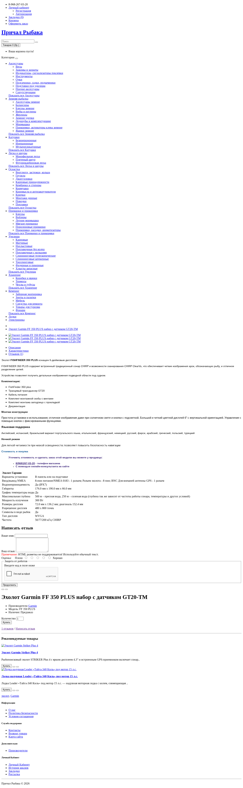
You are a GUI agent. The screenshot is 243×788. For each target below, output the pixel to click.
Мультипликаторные (28, 146)
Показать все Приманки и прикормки (31, 233)
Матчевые (22, 242)
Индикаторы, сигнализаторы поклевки (39, 73)
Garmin (32, 605)
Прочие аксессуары (27, 89)
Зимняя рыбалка (18, 98)
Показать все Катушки (22, 149)
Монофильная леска (28, 156)
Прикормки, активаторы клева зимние (39, 127)
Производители (18, 750)
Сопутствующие (26, 92)
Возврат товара (18, 733)
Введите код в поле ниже (19, 565)
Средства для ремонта (29, 303)
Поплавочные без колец (30, 249)
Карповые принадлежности (32, 182)
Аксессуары (16, 63)
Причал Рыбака (22, 32)
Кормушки (22, 188)
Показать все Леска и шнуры (26, 165)
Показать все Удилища (22, 271)
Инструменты (24, 76)
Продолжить (9, 585)
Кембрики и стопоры (28, 185)
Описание (15, 347)
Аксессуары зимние (28, 101)
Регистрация (23, 10)
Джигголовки (24, 178)
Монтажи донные (26, 198)
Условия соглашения (21, 716)
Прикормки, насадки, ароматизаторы (38, 230)
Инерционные (24, 143)
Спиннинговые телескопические (36, 255)
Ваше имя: (7, 535)
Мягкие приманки (27, 223)
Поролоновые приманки (31, 226)
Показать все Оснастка (22, 207)
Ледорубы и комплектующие (33, 121)
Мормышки (23, 124)
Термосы (21, 281)
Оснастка (14, 169)
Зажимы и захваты (27, 69)
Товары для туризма (28, 306)
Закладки (14, 771)
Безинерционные (26, 140)
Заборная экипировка (29, 294)
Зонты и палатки (26, 297)
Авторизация (24, 13)
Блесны (20, 214)
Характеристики (19, 350)
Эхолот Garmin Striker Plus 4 (19, 652)
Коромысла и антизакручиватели (36, 191)
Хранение (15, 274)
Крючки (20, 194)
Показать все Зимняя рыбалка (27, 133)
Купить (6, 622)
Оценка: (6, 557)
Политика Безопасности (23, 713)
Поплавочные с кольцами (31, 252)
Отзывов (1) (16, 353)
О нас (12, 709)
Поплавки (22, 204)
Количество (8, 618)
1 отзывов (7, 628)
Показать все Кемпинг (22, 313)
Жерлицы (21, 114)
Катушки (14, 137)
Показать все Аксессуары (24, 95)
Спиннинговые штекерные (32, 258)
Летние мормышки (27, 220)
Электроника (17, 319)
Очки (19, 79)
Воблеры (21, 217)
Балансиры (22, 105)
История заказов (18, 767)
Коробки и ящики (26, 278)
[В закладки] (2, 589)
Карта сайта (16, 736)
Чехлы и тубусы (25, 284)
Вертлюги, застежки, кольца (33, 172)
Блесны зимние (25, 108)
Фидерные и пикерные (30, 265)
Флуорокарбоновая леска (31, 162)
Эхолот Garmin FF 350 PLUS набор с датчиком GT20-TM (43, 329)
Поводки (21, 201)
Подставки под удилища (30, 85)
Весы (19, 66)
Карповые (22, 239)
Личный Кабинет (19, 764)
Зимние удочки (25, 117)
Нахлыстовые (24, 246)
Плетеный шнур (25, 159)
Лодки (12, 316)
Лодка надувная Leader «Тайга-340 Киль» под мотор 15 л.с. (39, 676)
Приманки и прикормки (23, 210)
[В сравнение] (6, 589)
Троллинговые (24, 262)
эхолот (5, 695)
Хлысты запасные (27, 268)
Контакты (14, 730)
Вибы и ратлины (26, 111)
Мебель (20, 300)
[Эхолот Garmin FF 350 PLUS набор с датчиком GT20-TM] (45, 335)
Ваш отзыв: (8, 551)
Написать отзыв (25, 628)
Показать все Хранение (23, 287)
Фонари (20, 310)
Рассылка (14, 774)
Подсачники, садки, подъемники (36, 82)
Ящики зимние (25, 130)
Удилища (14, 236)
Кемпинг (14, 290)
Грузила (20, 175)
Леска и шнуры (18, 153)
